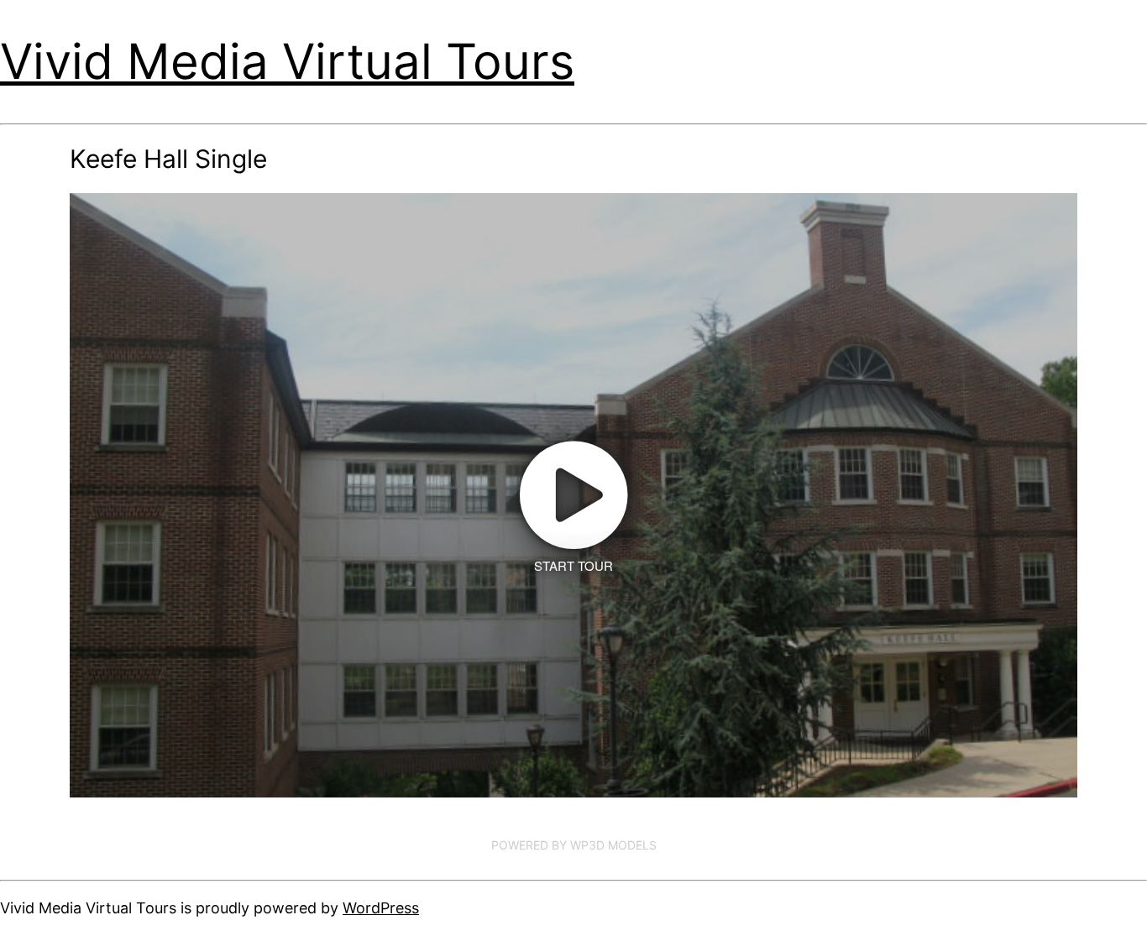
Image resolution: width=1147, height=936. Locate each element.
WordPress (381, 908)
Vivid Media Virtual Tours (287, 61)
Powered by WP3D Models (574, 845)
